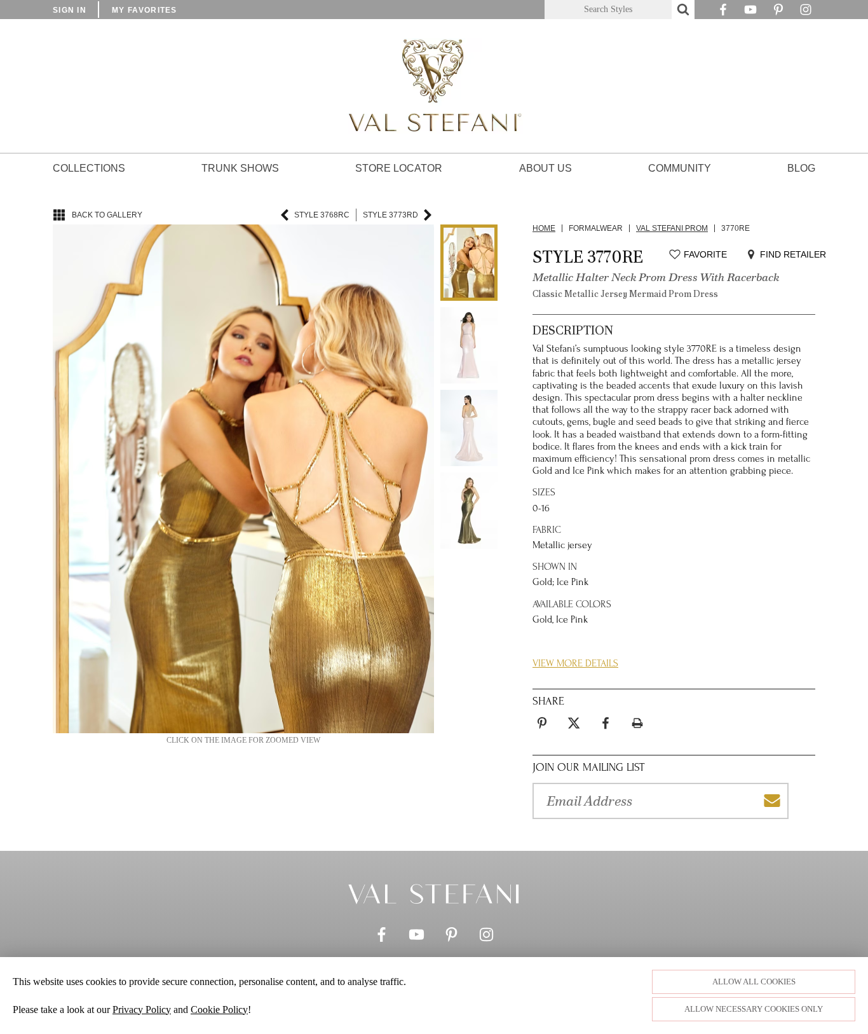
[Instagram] (805, 12)
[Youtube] (750, 12)
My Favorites (144, 10)
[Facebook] (723, 12)
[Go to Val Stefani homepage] (434, 86)
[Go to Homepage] (434, 893)
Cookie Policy (219, 1009)
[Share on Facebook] (605, 723)
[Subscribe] (772, 801)
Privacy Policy (141, 1009)
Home (543, 228)
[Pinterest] (778, 12)
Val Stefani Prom (672, 228)
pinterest (542, 715)
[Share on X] (573, 723)
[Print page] (637, 723)
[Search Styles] (683, 9)
